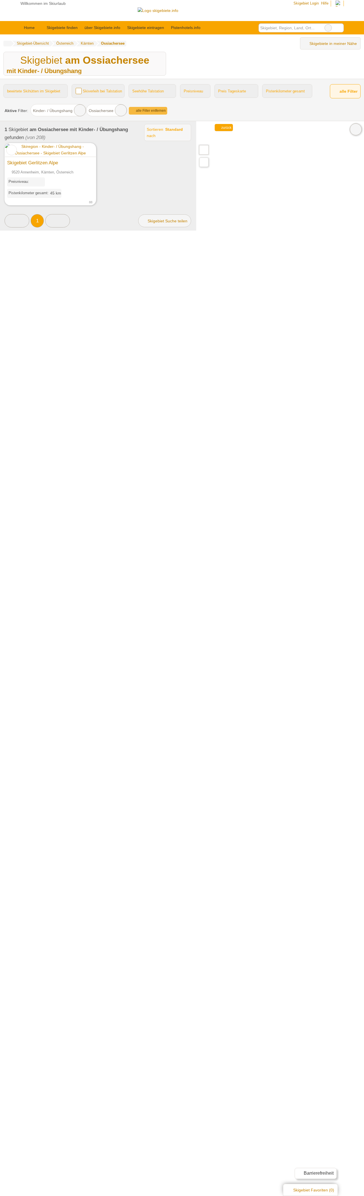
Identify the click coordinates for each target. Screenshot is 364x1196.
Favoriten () (313, 1190)
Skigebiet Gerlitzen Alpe (32, 162)
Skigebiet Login (305, 3)
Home (29, 27)
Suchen (339, 27)
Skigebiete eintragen (145, 27)
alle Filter (347, 91)
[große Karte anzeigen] (203, 149)
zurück (225, 127)
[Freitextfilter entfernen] (328, 28)
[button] (17, 220)
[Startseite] (7, 43)
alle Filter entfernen (150, 111)
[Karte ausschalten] (356, 129)
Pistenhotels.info (185, 27)
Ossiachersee (101, 110)
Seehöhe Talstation (148, 91)
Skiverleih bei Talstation (102, 91)
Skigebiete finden (62, 27)
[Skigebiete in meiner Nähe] (203, 162)
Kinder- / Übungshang (53, 110)
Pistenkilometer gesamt (285, 91)
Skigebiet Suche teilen (166, 221)
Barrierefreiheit (318, 1173)
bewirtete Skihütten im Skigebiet (33, 91)
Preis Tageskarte (232, 91)
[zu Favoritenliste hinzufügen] (11, 150)
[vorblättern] (81, 150)
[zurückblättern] (19, 150)
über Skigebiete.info (102, 27)
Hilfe (324, 3)
